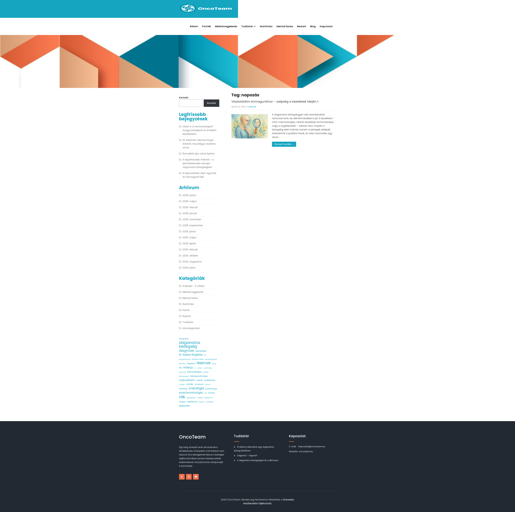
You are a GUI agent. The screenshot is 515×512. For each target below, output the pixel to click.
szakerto (200, 398)
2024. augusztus (192, 261)
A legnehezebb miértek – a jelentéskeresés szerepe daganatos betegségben (198, 163)
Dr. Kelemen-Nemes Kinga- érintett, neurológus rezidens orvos (199, 143)
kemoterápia (194, 371)
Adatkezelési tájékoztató (257, 503)
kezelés (205, 372)
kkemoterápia (184, 376)
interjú (188, 367)
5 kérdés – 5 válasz (194, 286)
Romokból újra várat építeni (199, 153)
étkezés (201, 402)
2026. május (190, 201)
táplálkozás (192, 401)
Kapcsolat (326, 26)
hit (180, 367)
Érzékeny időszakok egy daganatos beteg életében (254, 448)
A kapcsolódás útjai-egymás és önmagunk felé (199, 175)
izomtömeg (208, 368)
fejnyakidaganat (211, 359)
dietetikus (200, 351)
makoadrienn (187, 380)
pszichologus (211, 388)
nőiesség (183, 388)
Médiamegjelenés (226, 26)
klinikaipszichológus (199, 376)
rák (182, 397)
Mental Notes (285, 26)
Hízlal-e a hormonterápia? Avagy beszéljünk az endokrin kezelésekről (199, 130)
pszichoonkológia (191, 392)
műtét (189, 384)
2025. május (189, 237)
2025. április (189, 243)
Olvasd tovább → (284, 144)
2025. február (190, 249)
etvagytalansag (184, 359)
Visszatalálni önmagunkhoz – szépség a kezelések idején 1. (275, 101)
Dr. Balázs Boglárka (191, 355)
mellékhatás (209, 380)
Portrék (206, 26)
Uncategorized (191, 328)
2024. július (189, 267)
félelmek (204, 363)
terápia (182, 401)
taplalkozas (208, 398)
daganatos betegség (189, 344)
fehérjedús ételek (198, 359)
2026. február (190, 207)
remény (211, 393)
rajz (205, 393)
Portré (186, 310)
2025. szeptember (193, 225)
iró (195, 368)
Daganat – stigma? (247, 455)
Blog (313, 26)
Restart (301, 26)
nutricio (207, 384)
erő (205, 355)
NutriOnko (266, 26)
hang (214, 364)
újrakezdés (184, 405)
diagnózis (186, 351)
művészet (199, 384)
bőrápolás (183, 338)
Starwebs (288, 499)
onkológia (196, 388)
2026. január (190, 213)
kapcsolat (182, 372)
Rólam (194, 26)
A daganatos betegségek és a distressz (257, 460)
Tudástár (247, 26)
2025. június (189, 231)
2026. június (189, 195)
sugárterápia (191, 398)
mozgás (182, 384)
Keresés (183, 97)
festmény (182, 364)
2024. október (190, 255)
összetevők (210, 402)
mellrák (199, 380)
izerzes (199, 368)
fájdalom (191, 363)
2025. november (192, 219)
